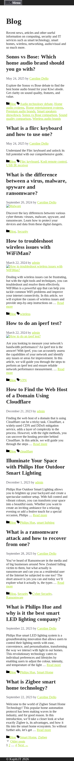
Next (23, 745)
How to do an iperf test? (34, 323)
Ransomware (14, 597)
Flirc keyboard (29, 161)
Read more (40, 444)
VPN (23, 380)
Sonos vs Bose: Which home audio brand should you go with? (35, 63)
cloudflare (26, 451)
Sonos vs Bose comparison (39, 115)
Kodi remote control (53, 161)
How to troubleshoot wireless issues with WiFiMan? (29, 247)
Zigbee (42, 737)
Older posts (17, 741)
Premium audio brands (20, 111)
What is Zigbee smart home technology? (31, 685)
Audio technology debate (36, 104)
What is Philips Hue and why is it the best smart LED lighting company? (33, 613)
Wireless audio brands (46, 118)
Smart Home (45, 672)
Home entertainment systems (44, 107)
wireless (25, 314)
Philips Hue (27, 522)
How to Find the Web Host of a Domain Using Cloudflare (36, 395)
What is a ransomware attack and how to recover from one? (36, 538)
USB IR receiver (17, 165)
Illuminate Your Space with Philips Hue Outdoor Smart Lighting (35, 467)
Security (22, 231)
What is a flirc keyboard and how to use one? (34, 131)
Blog (12, 104)
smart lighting (45, 522)
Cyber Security (42, 593)
